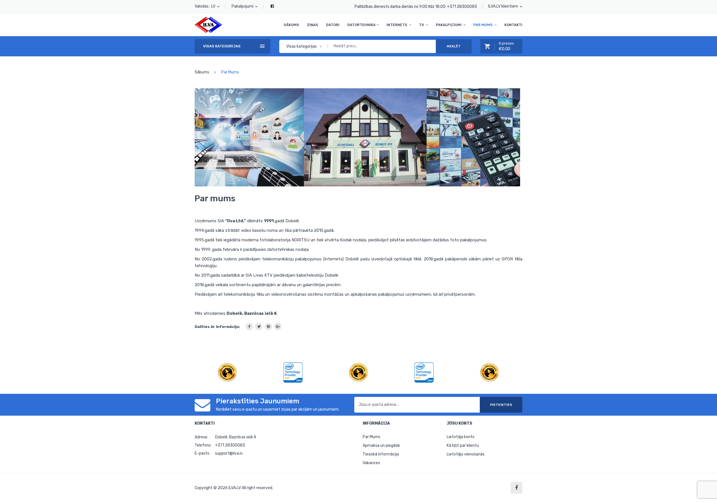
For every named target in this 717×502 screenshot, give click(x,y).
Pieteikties (501, 405)
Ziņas (312, 25)
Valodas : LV (205, 6)
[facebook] (249, 326)
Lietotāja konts (460, 436)
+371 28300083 (462, 6)
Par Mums (371, 436)
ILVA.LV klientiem (503, 6)
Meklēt (454, 46)
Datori (332, 25)
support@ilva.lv (229, 453)
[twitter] (258, 326)
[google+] (277, 326)
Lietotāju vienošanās (466, 454)
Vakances (371, 463)
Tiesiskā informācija (381, 454)
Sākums (291, 25)
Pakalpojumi (243, 6)
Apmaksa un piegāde (381, 445)
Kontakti (513, 25)
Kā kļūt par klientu (463, 445)
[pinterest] (268, 326)
